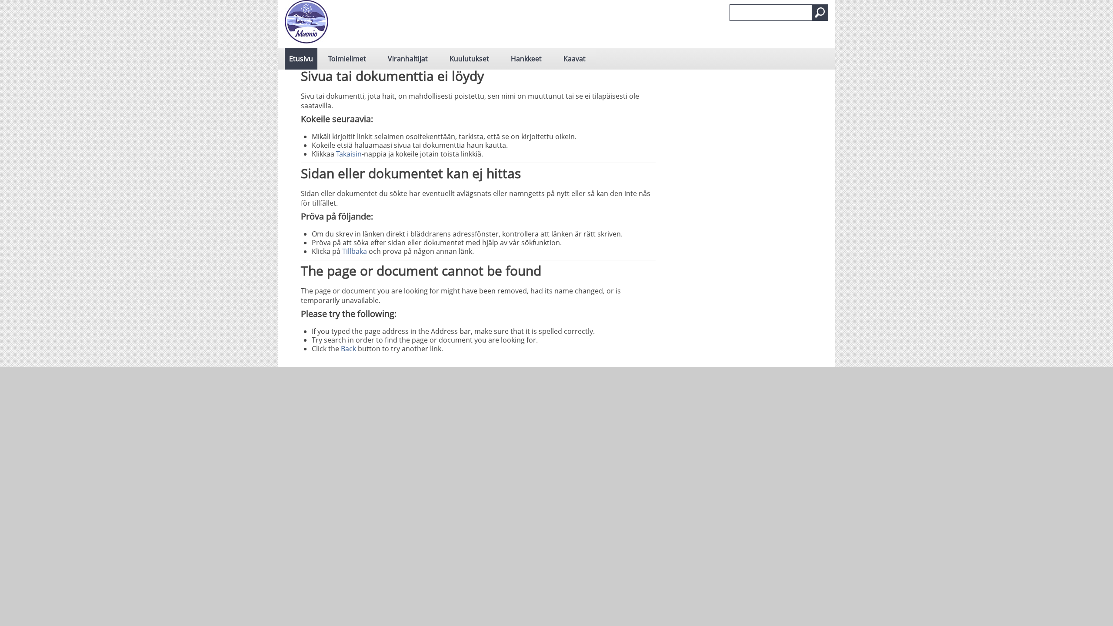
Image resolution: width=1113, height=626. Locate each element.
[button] (820, 12)
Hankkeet (526, 58)
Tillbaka (354, 251)
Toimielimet (347, 58)
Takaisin (349, 154)
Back (348, 348)
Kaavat (574, 58)
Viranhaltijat (408, 58)
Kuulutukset (469, 58)
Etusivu (301, 58)
